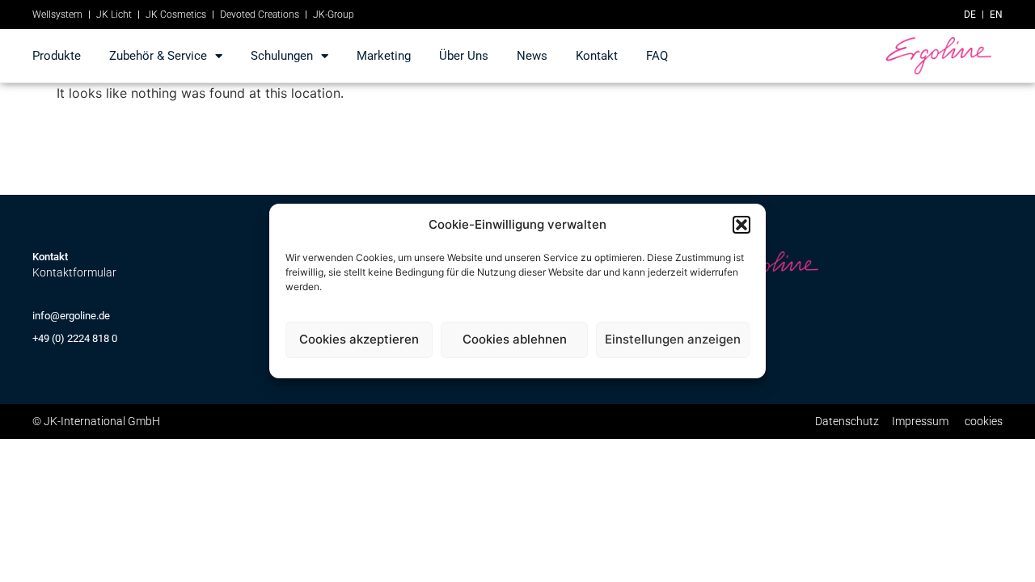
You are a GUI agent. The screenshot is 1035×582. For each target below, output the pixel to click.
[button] (741, 225)
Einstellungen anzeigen (673, 339)
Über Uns (463, 55)
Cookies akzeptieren (359, 339)
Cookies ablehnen (515, 339)
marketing (384, 55)
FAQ (657, 55)
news (532, 55)
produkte (56, 55)
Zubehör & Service (158, 55)
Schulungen (282, 55)
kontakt (597, 55)
